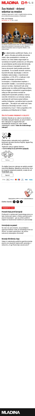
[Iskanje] (29, 2)
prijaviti (25, 148)
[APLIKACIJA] (22, 2)
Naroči (7, 175)
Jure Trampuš (9, 18)
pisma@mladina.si (28, 198)
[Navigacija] (32, 3)
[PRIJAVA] (26, 2)
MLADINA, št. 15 (6, 20)
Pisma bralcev (11, 198)
